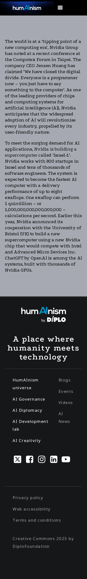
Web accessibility (32, 509)
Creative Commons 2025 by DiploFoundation (43, 542)
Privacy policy (28, 497)
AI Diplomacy (27, 410)
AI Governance (29, 399)
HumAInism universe (26, 383)
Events (65, 391)
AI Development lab (30, 425)
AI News (64, 417)
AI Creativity (27, 440)
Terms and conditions (37, 520)
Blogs (64, 380)
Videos (65, 402)
